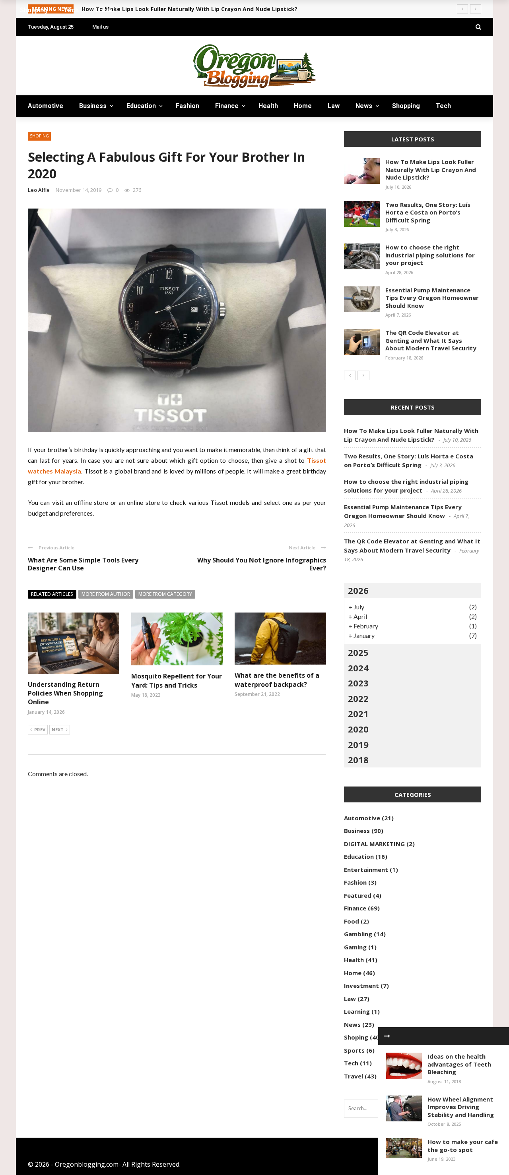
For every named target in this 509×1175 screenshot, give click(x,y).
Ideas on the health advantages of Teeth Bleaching (459, 1064)
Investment (361, 985)
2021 (358, 713)
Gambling (358, 934)
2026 (358, 590)
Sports (354, 1050)
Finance (227, 106)
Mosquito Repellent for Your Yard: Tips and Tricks (176, 680)
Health (268, 106)
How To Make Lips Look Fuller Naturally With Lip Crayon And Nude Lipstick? (430, 169)
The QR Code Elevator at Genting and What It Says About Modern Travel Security (430, 340)
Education (141, 106)
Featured (357, 895)
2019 (358, 744)
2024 (358, 668)
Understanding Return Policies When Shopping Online (65, 693)
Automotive (45, 106)
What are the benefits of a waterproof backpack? (277, 679)
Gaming (355, 947)
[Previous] (350, 375)
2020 (358, 729)
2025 (358, 652)
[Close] (387, 1036)
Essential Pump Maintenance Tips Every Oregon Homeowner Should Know (432, 297)
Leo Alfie (39, 189)
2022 (358, 698)
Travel (45, 127)
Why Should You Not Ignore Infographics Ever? (261, 564)
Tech (443, 106)
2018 (358, 759)
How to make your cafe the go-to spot (462, 1146)
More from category (165, 594)
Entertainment (366, 870)
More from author (106, 594)
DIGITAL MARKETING (374, 844)
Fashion (187, 106)
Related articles (52, 594)
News (364, 106)
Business (93, 106)
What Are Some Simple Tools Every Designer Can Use (83, 564)
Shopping (406, 106)
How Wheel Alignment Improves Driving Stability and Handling (460, 1107)
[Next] (363, 375)
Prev (39, 729)
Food (351, 921)
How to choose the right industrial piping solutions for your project (430, 255)
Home (303, 106)
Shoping (356, 1037)
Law (334, 106)
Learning (357, 1011)
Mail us (100, 27)
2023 (358, 683)
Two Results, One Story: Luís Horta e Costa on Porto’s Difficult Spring (427, 212)
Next (58, 729)
